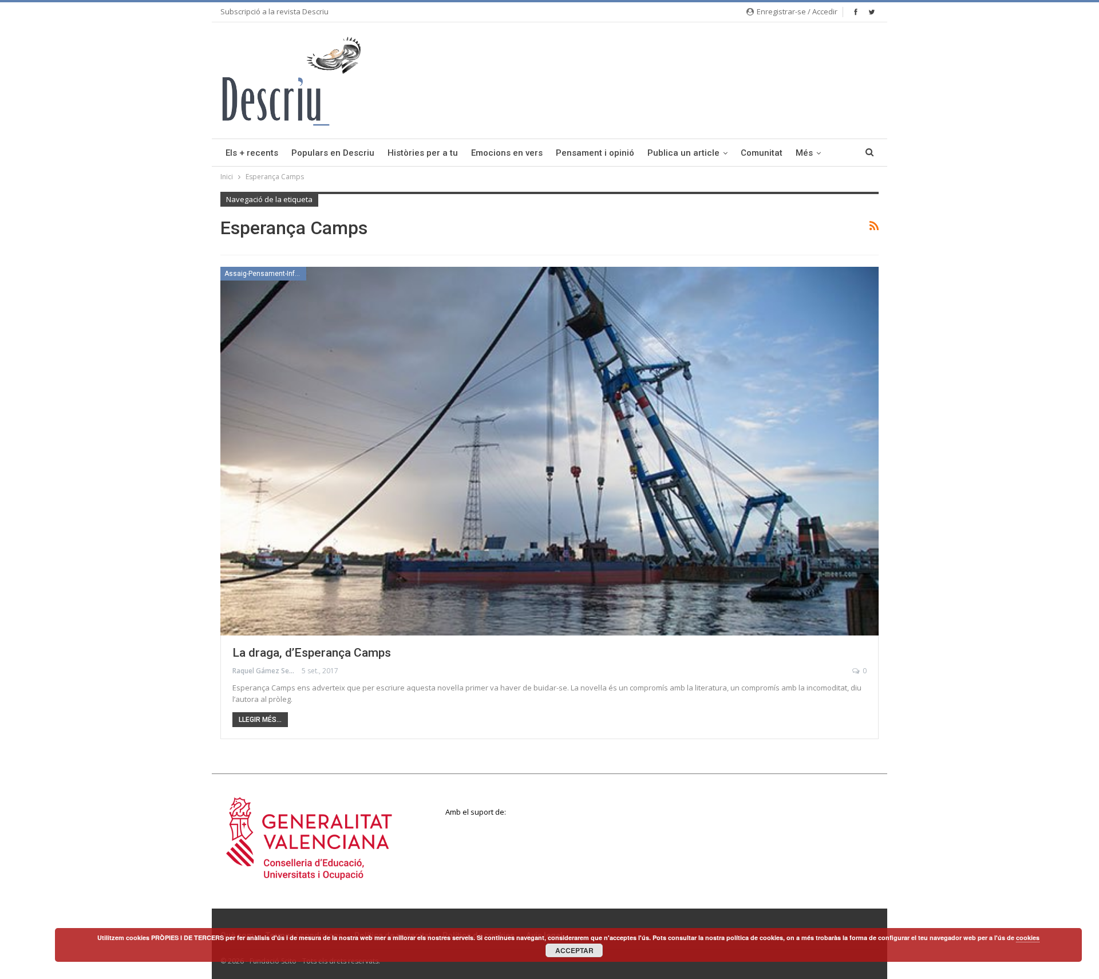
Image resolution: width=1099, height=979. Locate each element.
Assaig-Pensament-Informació (265, 274)
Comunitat (761, 153)
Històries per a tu (423, 153)
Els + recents (252, 153)
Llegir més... (260, 720)
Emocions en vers (507, 153)
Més (804, 153)
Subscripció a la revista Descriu (274, 11)
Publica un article (683, 153)
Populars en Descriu (332, 153)
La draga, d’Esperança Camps (311, 653)
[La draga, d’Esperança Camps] (549, 451)
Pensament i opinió (595, 153)
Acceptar (574, 950)
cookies (1027, 937)
